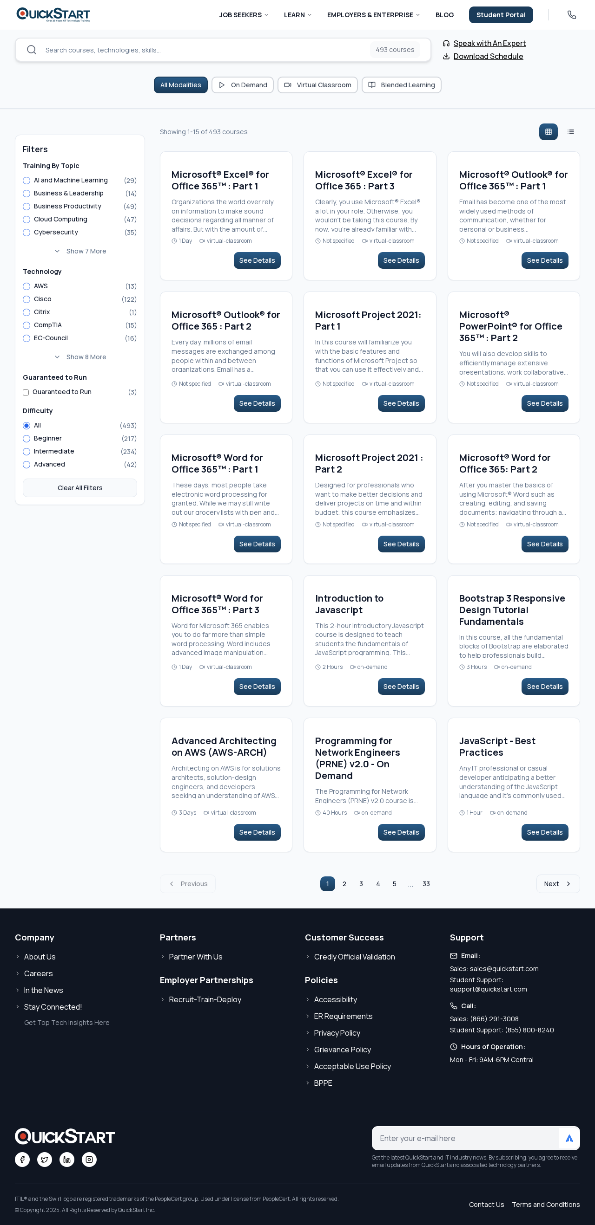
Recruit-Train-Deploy (205, 999)
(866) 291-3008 (494, 1018)
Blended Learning (408, 84)
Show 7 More (86, 250)
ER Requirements (343, 1016)
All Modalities (180, 84)
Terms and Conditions (546, 1204)
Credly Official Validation (354, 957)
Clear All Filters (80, 487)
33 (426, 883)
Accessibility (335, 999)
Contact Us (486, 1204)
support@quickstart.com (488, 989)
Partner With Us (196, 957)
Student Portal (501, 14)
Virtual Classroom (324, 84)
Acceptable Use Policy (352, 1066)
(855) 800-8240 (529, 1029)
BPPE (323, 1083)
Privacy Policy (337, 1033)
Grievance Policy (342, 1049)
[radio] (26, 180)
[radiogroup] (80, 216)
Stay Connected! (53, 1007)
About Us (40, 957)
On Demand (249, 84)
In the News (43, 990)
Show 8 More (86, 356)
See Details (257, 260)
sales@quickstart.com (504, 968)
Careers (38, 973)
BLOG (445, 14)
